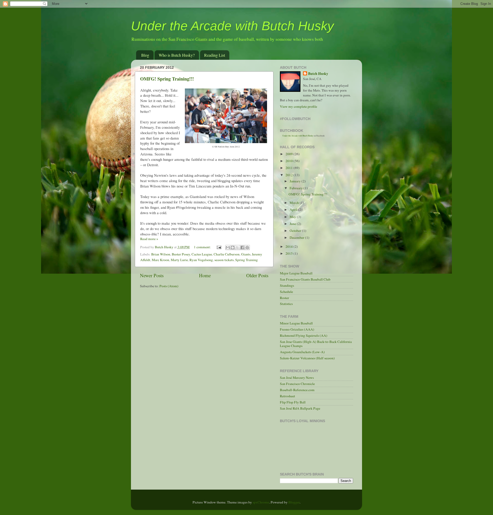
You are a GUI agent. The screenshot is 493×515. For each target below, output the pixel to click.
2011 (289, 167)
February (297, 188)
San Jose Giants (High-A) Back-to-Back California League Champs (316, 343)
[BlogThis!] (232, 247)
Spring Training (246, 260)
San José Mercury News (297, 377)
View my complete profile (298, 106)
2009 (289, 154)
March (295, 202)
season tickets (224, 260)
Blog (145, 55)
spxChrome (261, 502)
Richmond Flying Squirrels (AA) (303, 335)
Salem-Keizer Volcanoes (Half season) (307, 358)
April (294, 209)
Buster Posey (181, 254)
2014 (289, 246)
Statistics (286, 303)
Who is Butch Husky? (177, 55)
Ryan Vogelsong (201, 260)
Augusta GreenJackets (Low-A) (302, 352)
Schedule (286, 291)
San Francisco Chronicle (297, 383)
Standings (287, 285)
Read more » (149, 238)
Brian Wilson (160, 254)
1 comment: (203, 247)
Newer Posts (152, 275)
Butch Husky (318, 73)
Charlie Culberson (227, 254)
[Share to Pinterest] (247, 247)
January (295, 181)
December (297, 237)
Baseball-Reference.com (297, 390)
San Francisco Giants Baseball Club (305, 279)
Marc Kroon (160, 260)
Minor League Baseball (296, 323)
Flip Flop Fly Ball (293, 402)
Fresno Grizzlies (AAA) (297, 329)
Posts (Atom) (168, 286)
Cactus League (202, 254)
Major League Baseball (296, 273)
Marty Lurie (179, 260)
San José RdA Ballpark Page (300, 408)
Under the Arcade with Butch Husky (232, 26)
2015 (289, 253)
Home (205, 275)
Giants (245, 254)
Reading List (214, 55)
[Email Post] (218, 247)
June (293, 223)
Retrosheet (287, 396)
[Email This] (227, 247)
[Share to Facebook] (242, 247)
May (293, 216)
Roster (284, 297)
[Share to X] (237, 247)
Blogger (294, 502)
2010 (289, 161)
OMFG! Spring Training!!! (167, 78)
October (296, 230)
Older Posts (257, 275)
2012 (289, 175)
